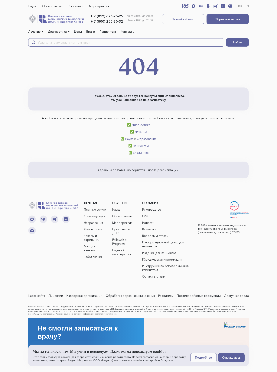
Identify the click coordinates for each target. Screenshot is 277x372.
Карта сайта (36, 296)
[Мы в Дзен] (223, 6)
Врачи (90, 31)
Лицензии (55, 296)
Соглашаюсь (231, 357)
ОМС (145, 216)
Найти (237, 42)
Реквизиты (165, 296)
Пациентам (107, 31)
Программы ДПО (121, 231)
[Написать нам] (230, 6)
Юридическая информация (162, 259)
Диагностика (57, 31)
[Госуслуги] (239, 209)
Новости (148, 223)
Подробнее (203, 357)
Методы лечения (90, 248)
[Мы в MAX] (193, 6)
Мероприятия (99, 6)
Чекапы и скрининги (91, 238)
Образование (52, 6)
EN (247, 6)
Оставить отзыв (153, 276)
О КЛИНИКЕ (151, 203)
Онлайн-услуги (94, 216)
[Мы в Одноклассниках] (208, 6)
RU (240, 6)
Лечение (34, 31)
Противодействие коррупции (199, 296)
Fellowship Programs (119, 241)
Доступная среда (236, 296)
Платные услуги (95, 209)
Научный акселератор (121, 252)
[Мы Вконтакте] (201, 6)
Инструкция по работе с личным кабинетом (165, 268)
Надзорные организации (84, 296)
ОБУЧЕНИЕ (120, 203)
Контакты (127, 31)
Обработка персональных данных (130, 296)
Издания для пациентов (159, 253)
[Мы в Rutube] (215, 6)
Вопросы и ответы (155, 236)
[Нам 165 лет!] (185, 6)
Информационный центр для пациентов (163, 244)
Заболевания (93, 257)
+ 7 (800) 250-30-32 (106, 21)
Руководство (151, 209)
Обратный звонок (228, 19)
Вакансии (149, 229)
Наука (32, 6)
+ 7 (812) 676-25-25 (106, 16)
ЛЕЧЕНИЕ (91, 203)
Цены (78, 31)
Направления (93, 223)
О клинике (75, 6)
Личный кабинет (183, 19)
